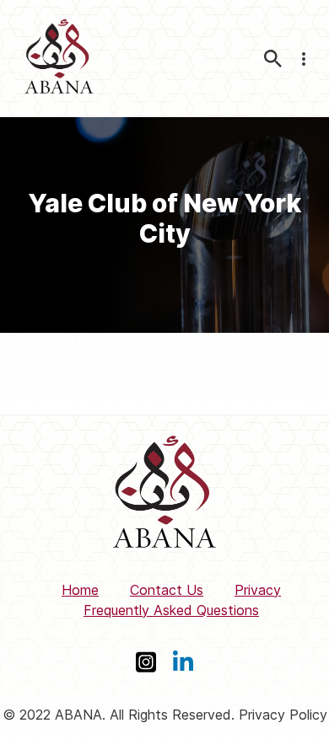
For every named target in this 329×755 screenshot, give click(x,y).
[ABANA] (59, 58)
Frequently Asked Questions (171, 610)
